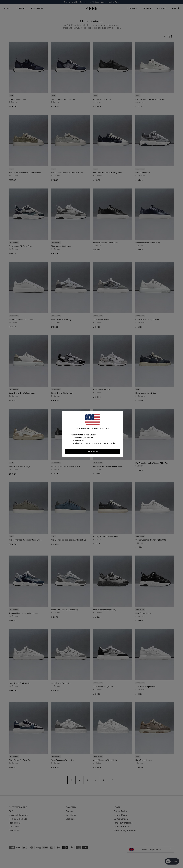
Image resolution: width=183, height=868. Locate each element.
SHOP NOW (92, 451)
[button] (117, 451)
